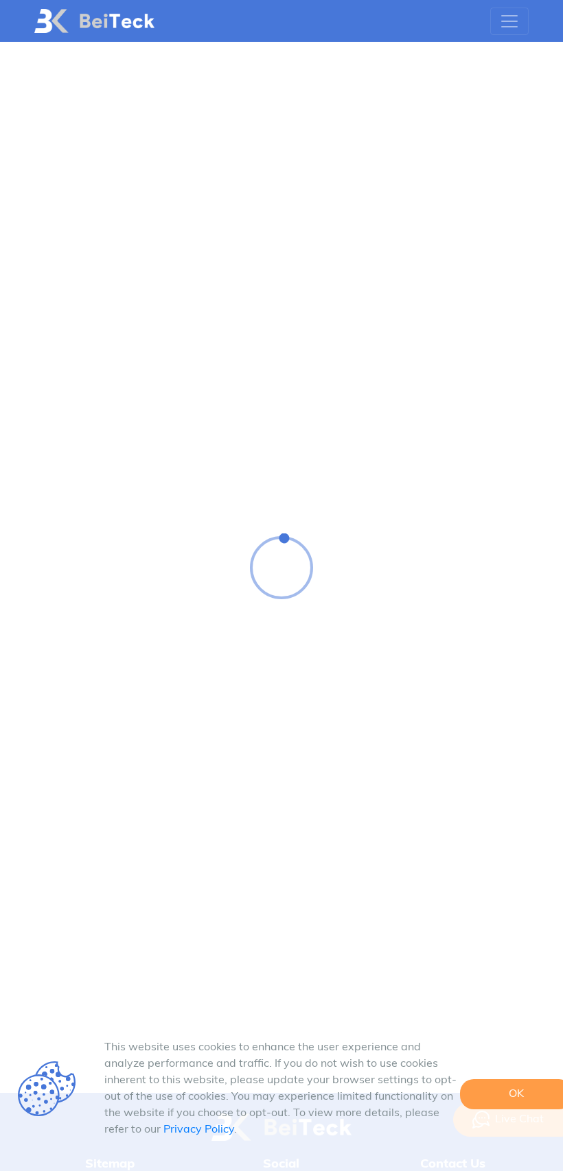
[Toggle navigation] (509, 21)
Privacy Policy (198, 1129)
